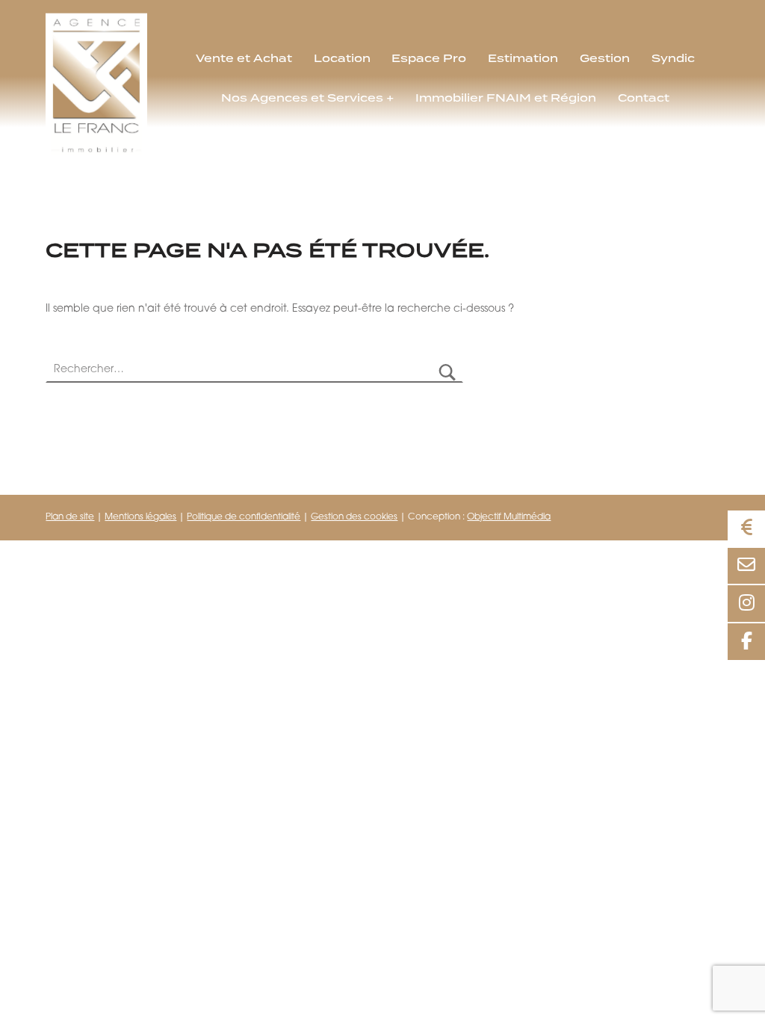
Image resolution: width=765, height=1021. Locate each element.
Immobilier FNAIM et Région (505, 97)
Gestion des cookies (354, 517)
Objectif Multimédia (509, 517)
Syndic (673, 58)
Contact (643, 97)
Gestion (605, 58)
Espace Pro (428, 58)
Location (342, 58)
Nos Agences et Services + (307, 97)
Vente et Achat (244, 58)
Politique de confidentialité (243, 517)
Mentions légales (140, 517)
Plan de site (70, 517)
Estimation (523, 58)
